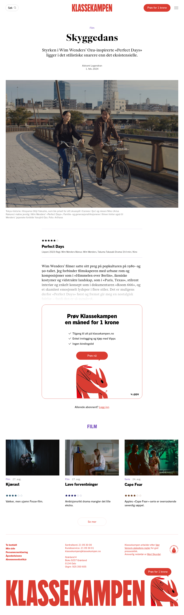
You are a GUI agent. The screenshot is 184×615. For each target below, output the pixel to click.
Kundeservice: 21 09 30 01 (79, 547)
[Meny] (176, 8)
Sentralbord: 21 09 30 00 (78, 544)
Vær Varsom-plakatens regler (142, 546)
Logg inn (104, 407)
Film (92, 27)
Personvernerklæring (17, 552)
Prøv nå (92, 355)
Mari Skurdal (154, 554)
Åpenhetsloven (14, 555)
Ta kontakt (11, 544)
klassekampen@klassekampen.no (83, 551)
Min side (10, 548)
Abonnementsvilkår (16, 559)
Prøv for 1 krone (157, 7)
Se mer (92, 521)
